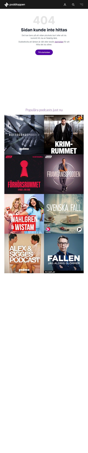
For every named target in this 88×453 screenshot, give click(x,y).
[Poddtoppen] (14, 4)
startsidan (59, 42)
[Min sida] (65, 4)
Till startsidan (44, 52)
